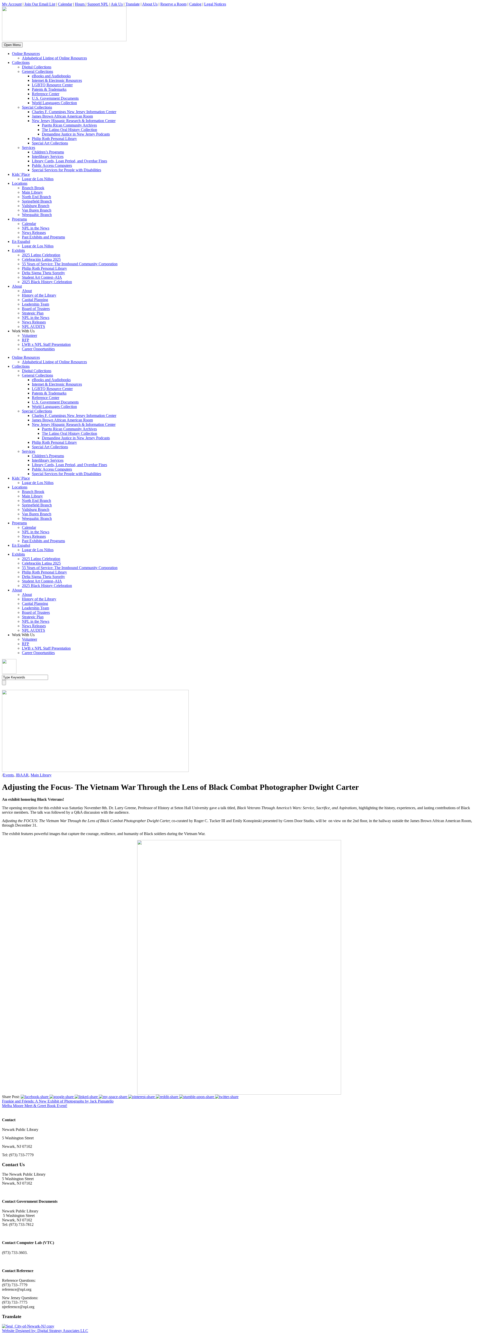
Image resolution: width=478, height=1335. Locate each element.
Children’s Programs (48, 152)
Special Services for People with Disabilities (66, 170)
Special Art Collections (50, 143)
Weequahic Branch (37, 215)
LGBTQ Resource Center (52, 85)
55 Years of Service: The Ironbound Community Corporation (70, 264)
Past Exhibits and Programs (43, 237)
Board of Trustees (36, 309)
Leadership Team (35, 304)
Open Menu (12, 45)
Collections (21, 62)
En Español (21, 241)
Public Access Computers (52, 165)
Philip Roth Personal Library (54, 138)
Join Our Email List (39, 4)
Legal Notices (215, 4)
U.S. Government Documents (55, 98)
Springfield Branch (37, 201)
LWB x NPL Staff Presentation (46, 344)
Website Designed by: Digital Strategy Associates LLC (45, 1331)
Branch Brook (33, 188)
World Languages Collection (54, 103)
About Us (150, 4)
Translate (132, 4)
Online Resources (26, 53)
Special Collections (37, 107)
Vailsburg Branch (35, 206)
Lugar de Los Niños (38, 179)
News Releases (34, 232)
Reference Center (45, 94)
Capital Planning (35, 300)
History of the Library (39, 295)
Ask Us (117, 4)
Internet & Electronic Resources (57, 80)
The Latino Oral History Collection (69, 130)
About (17, 286)
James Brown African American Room (62, 116)
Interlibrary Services (47, 156)
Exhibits (18, 250)
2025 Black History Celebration (47, 282)
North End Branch (36, 197)
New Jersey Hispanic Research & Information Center (74, 121)
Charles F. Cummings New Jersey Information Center (74, 112)
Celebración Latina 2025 (41, 259)
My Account (12, 4)
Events (8, 775)
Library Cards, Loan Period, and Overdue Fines (69, 161)
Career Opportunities (38, 349)
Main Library (32, 192)
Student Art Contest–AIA (42, 277)
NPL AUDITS (33, 326)
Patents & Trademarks (49, 89)
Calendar (65, 4)
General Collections (37, 71)
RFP (25, 340)
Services (28, 147)
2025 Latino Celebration (41, 255)
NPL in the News (35, 228)
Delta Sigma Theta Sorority (43, 273)
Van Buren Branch (36, 210)
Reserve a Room (173, 4)
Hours (80, 4)
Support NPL (97, 4)
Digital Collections (36, 67)
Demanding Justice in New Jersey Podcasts (76, 134)
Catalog (195, 4)
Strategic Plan (33, 313)
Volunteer (29, 335)
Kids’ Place (21, 174)
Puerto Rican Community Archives (69, 125)
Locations (19, 183)
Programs (19, 219)
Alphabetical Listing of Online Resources (54, 58)
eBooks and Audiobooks (51, 76)
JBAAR (22, 775)
